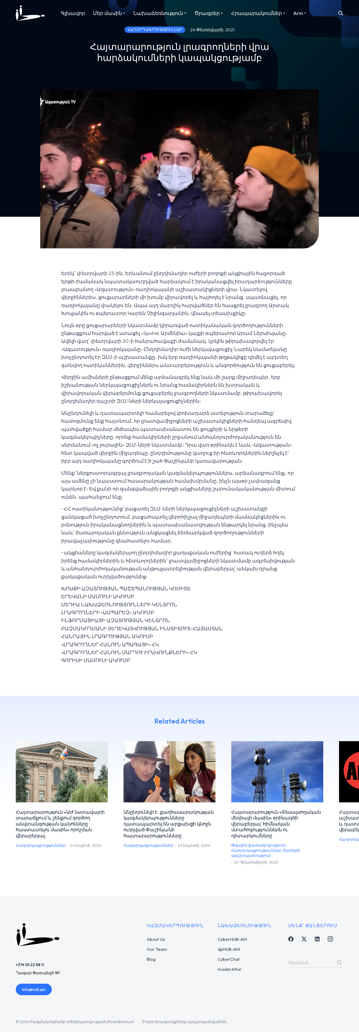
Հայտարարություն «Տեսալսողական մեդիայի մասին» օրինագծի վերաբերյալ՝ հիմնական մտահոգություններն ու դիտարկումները (276, 824)
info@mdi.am (33, 989)
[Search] (339, 962)
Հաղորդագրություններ (41, 845)
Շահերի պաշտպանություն (265, 853)
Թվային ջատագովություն (258, 845)
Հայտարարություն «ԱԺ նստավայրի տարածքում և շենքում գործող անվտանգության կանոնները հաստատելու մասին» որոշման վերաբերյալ (60, 824)
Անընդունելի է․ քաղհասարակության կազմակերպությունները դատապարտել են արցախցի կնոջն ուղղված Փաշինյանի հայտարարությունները (169, 824)
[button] (8, 803)
